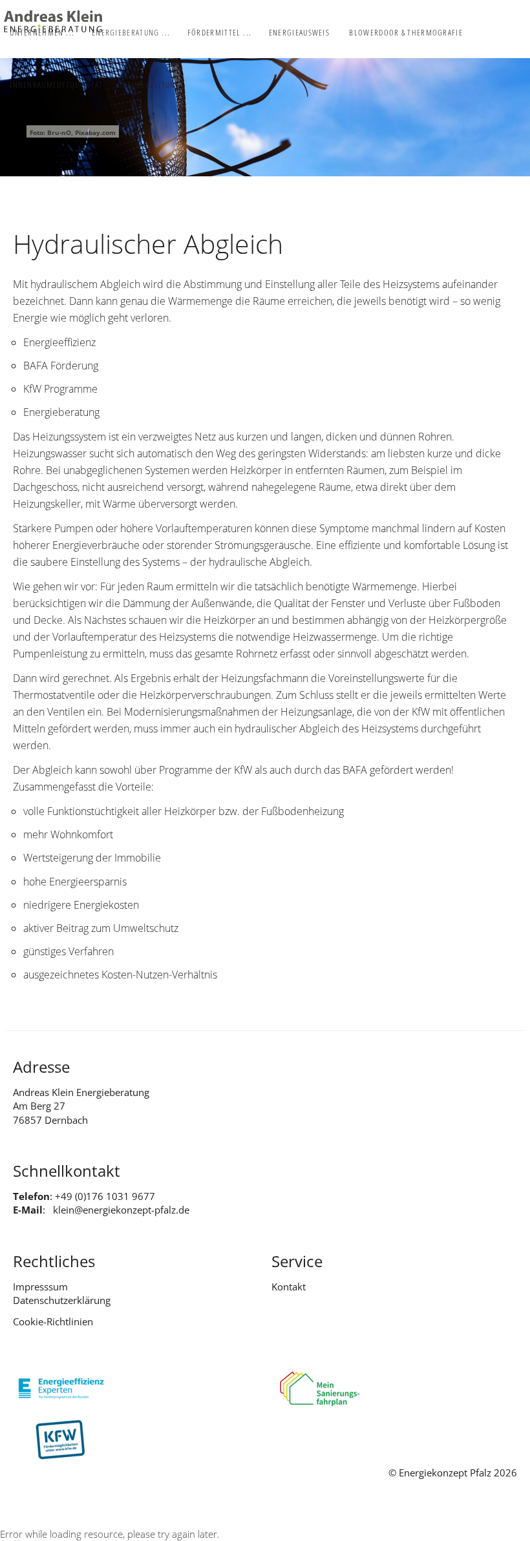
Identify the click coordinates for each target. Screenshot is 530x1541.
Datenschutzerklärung (62, 1300)
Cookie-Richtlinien (53, 1321)
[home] (53, 21)
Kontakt (288, 1286)
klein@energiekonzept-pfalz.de (121, 1209)
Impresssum (40, 1286)
